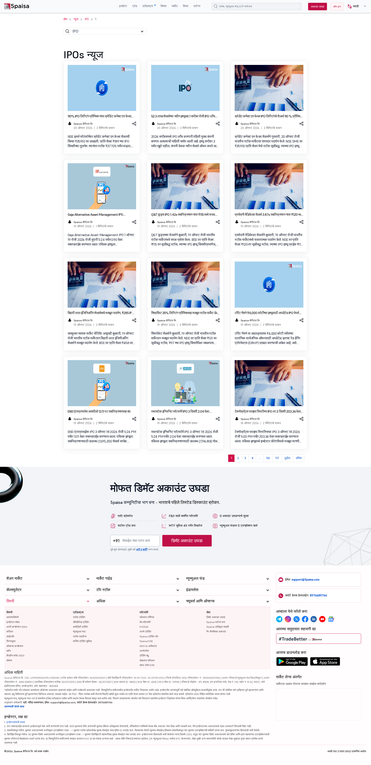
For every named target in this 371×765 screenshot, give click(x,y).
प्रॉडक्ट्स (148, 6)
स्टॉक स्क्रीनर (80, 636)
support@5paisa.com (305, 579)
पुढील (287, 458)
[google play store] (292, 662)
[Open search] (216, 6)
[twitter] (296, 619)
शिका (185, 6)
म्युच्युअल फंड (79, 631)
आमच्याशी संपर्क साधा (14, 706)
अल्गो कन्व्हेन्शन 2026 (16, 626)
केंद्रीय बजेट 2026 (15, 655)
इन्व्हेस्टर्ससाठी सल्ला (15, 722)
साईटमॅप (10, 636)
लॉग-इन (337, 6)
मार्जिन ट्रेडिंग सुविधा (82, 641)
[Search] (67, 31)
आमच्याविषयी (12, 617)
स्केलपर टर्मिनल (147, 617)
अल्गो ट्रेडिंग (145, 631)
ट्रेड (134, 6)
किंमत (164, 6)
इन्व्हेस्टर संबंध (13, 622)
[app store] (325, 662)
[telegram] (279, 619)
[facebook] (305, 619)
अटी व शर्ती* (142, 549)
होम (65, 19)
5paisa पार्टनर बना (215, 622)
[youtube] (322, 619)
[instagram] (288, 619)
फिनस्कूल (10, 641)
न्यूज (76, 19)
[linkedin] (313, 619)
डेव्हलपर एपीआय (147, 660)
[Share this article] (134, 123)
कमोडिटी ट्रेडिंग (80, 626)
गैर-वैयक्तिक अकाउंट (216, 631)
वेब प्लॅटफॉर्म (145, 622)
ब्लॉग (8, 650)
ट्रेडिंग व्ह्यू (144, 655)
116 (268, 458)
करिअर (9, 631)
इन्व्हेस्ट (123, 6)
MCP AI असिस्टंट (148, 646)
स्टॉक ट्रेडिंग (79, 617)
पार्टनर (196, 6)
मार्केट (175, 6)
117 (277, 458)
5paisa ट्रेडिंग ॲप (149, 636)
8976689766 (318, 595)
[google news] (331, 619)
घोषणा (9, 660)
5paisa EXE (146, 641)
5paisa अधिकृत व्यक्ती (217, 626)
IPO (87, 19)
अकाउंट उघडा (317, 6)
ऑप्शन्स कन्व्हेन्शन (14, 646)
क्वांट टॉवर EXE (147, 665)
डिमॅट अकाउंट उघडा (187, 540)
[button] (355, 6)
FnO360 (144, 626)
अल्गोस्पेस (144, 650)
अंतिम (299, 458)
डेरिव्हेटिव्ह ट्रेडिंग (81, 622)
